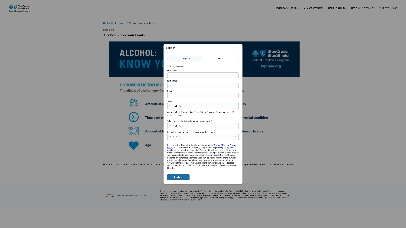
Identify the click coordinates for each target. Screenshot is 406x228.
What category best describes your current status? (190, 121)
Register (186, 58)
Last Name (172, 81)
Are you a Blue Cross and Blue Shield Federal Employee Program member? (200, 112)
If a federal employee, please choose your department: (192, 132)
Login (220, 58)
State (170, 101)
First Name (173, 71)
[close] (238, 48)
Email (170, 91)
